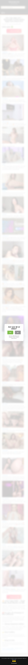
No (18, 332)
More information (14, 663)
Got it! (14, 661)
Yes (10, 332)
